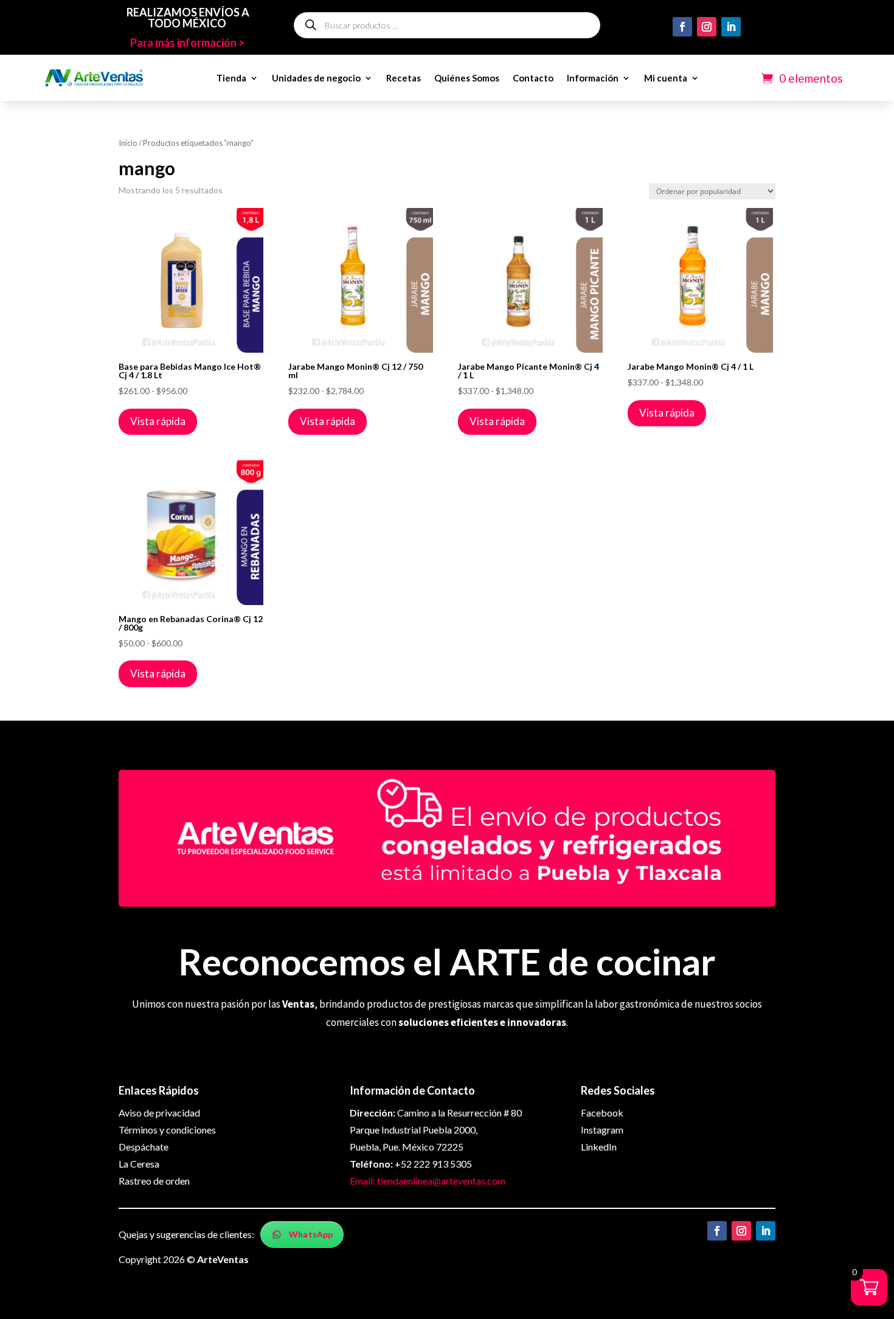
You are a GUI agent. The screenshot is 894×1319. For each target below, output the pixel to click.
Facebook (602, 1112)
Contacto (533, 77)
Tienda (231, 77)
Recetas (403, 77)
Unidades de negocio (316, 77)
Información (593, 77)
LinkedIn (599, 1146)
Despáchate (143, 1146)
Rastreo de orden (154, 1180)
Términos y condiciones (167, 1129)
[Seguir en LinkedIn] (731, 26)
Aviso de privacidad (159, 1112)
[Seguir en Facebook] (682, 26)
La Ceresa (139, 1163)
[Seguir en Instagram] (706, 26)
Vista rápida (157, 421)
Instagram (602, 1129)
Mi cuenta (665, 77)
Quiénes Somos (466, 77)
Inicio (128, 143)
